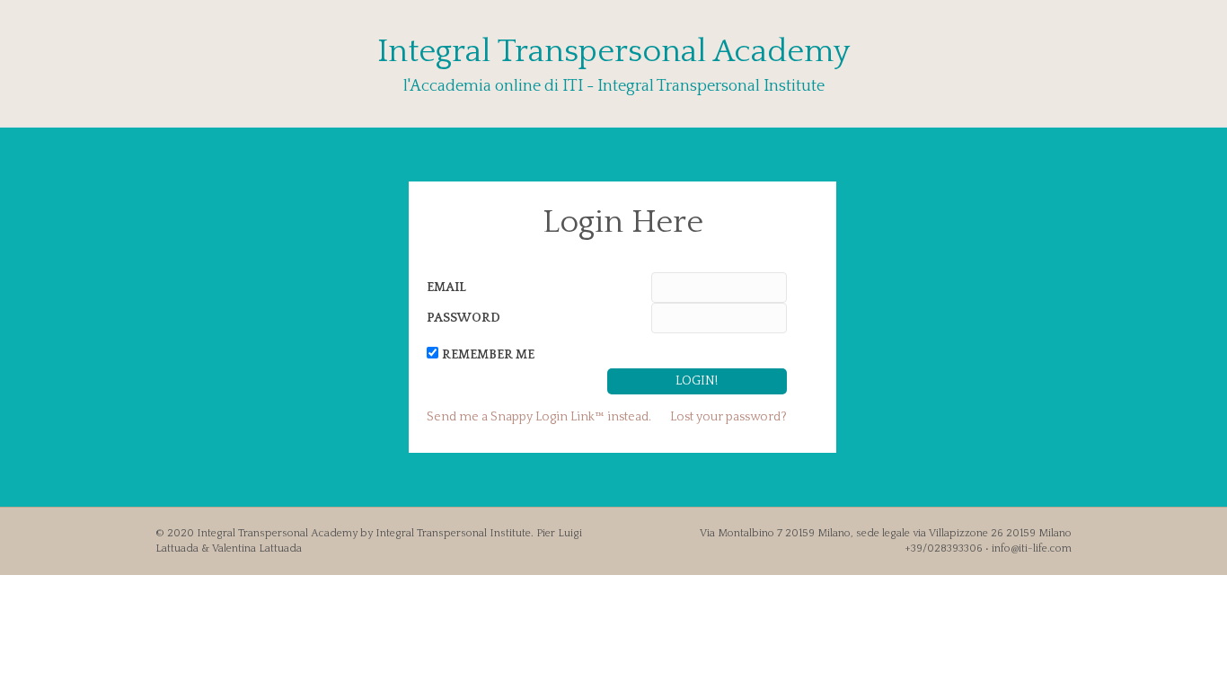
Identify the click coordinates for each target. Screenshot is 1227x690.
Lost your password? (728, 417)
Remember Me (488, 355)
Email (446, 287)
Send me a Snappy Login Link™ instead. (539, 417)
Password (463, 318)
